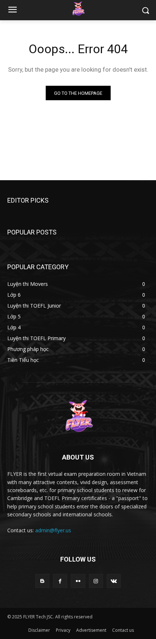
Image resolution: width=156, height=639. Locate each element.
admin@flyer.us (53, 530)
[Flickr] (78, 581)
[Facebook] (60, 581)
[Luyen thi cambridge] (78, 8)
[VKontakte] (114, 581)
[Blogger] (42, 581)
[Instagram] (96, 581)
